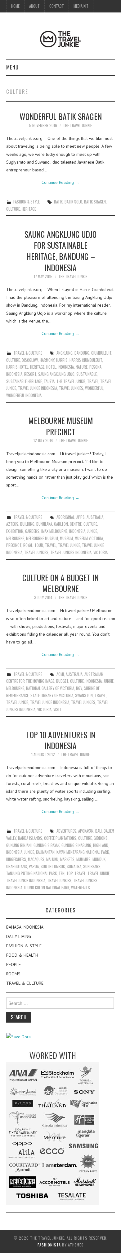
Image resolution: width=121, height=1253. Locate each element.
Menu (12, 67)
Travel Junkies (71, 388)
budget (62, 681)
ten (62, 873)
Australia (95, 517)
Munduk (98, 859)
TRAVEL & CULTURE (27, 353)
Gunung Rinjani (19, 845)
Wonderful (94, 388)
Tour (38, 545)
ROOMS (13, 974)
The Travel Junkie (77, 125)
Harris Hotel (17, 367)
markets (67, 859)
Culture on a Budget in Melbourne (60, 583)
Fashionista (49, 1245)
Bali (98, 831)
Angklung (64, 353)
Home (15, 6)
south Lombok (53, 866)
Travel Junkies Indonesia (71, 552)
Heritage (29, 209)
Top (69, 873)
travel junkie (69, 545)
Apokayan (85, 831)
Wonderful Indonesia (24, 395)
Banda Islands (30, 838)
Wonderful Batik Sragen (61, 116)
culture (13, 209)
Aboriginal (65, 517)
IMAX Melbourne (54, 531)
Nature (81, 367)
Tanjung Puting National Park (31, 873)
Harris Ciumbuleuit (85, 360)
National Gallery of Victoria (50, 688)
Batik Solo (73, 202)
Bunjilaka (44, 524)
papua (34, 866)
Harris (62, 360)
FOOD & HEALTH (22, 955)
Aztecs (12, 524)
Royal (28, 545)
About (34, 6)
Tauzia (49, 381)
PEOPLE (13, 964)
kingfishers (16, 859)
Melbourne (15, 538)
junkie (92, 531)
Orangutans (16, 866)
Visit (57, 709)
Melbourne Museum (42, 538)
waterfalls (80, 888)
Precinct (13, 545)
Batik (58, 202)
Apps (80, 517)
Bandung (81, 353)
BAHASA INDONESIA (24, 927)
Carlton (61, 524)
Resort (30, 374)
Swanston (84, 695)
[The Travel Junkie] (60, 38)
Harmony (47, 360)
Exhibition (14, 531)
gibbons (101, 838)
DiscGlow (30, 360)
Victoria (100, 552)
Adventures (66, 831)
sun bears (92, 866)
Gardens (32, 531)
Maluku (52, 859)
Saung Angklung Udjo (56, 374)
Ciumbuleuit (101, 353)
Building (27, 524)
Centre (76, 524)
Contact (56, 6)
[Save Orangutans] (18, 1037)
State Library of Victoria (51, 695)
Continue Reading (60, 182)
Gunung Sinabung (76, 845)
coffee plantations (60, 838)
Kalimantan (45, 852)
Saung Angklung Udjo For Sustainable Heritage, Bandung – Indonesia (60, 250)
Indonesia (66, 367)
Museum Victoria (89, 538)
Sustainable (86, 374)
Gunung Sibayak (47, 845)
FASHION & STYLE (26, 202)
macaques (36, 859)
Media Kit (81, 6)
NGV (79, 688)
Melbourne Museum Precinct (60, 426)
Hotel (51, 367)
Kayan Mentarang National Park (82, 852)
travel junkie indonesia (37, 388)
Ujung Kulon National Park (46, 888)
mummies (83, 859)
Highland (100, 845)
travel (92, 381)
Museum (66, 538)
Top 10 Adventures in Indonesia (60, 740)
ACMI (60, 674)
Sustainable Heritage (24, 381)
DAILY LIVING (18, 936)
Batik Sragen (95, 202)
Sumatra (74, 866)
